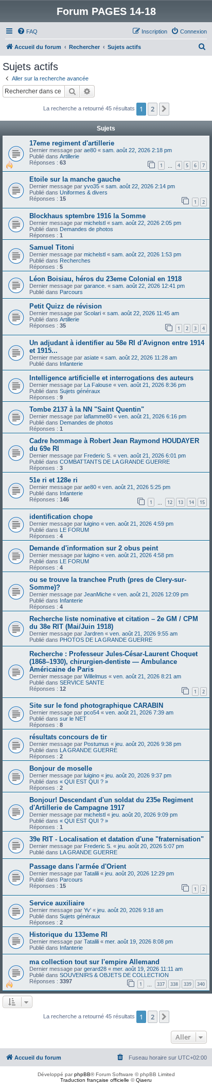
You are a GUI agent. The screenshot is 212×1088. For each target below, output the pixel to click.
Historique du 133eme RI (68, 934)
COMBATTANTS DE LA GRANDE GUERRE (115, 462)
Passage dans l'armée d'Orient (77, 866)
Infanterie (71, 364)
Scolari (92, 313)
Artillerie (69, 156)
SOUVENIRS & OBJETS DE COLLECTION (114, 975)
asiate (91, 357)
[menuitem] (27, 31)
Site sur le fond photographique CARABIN (96, 705)
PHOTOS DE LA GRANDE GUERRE (106, 640)
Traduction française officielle (94, 1080)
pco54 (91, 712)
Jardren (93, 633)
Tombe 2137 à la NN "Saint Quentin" (86, 409)
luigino (91, 524)
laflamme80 (98, 416)
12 (169, 502)
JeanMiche (97, 594)
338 (174, 984)
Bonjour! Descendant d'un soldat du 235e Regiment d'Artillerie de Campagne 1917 (111, 803)
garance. (95, 286)
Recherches (75, 260)
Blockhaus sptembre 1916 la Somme (87, 216)
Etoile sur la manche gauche (74, 179)
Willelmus (95, 676)
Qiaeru (144, 1080)
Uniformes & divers (84, 192)
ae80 (90, 150)
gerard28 (95, 969)
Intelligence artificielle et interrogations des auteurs (111, 378)
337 (161, 984)
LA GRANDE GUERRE (88, 750)
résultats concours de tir (68, 737)
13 (180, 502)
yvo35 (91, 186)
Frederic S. (98, 455)
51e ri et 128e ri (53, 480)
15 (202, 502)
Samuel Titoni (51, 247)
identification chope (61, 517)
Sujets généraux (80, 391)
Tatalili (91, 873)
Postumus (96, 744)
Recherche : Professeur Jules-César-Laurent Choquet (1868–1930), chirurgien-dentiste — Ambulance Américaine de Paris (113, 661)
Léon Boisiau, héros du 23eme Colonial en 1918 (105, 279)
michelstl (94, 223)
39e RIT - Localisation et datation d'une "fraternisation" (116, 839)
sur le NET (73, 719)
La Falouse (98, 385)
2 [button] (152, 108)
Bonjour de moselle (60, 768)
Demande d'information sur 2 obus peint (93, 548)
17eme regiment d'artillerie (71, 143)
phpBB (82, 1074)
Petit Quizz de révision (65, 306)
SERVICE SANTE (82, 682)
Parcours (71, 292)
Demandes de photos (86, 229)
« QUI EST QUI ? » (84, 781)
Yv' (87, 910)
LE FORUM (74, 530)
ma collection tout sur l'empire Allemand (94, 962)
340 (201, 984)
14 (191, 502)
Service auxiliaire (56, 903)
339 (187, 984)
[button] (164, 109)
